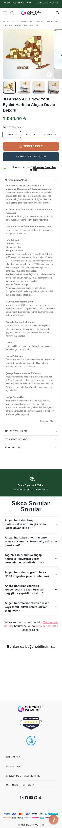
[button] (53, 819)
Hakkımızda (13, 757)
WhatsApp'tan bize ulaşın (43, 168)
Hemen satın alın (31, 156)
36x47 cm (11, 134)
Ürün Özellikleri (16, 431)
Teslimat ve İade (16, 439)
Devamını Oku (47, 421)
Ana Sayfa (8, 22)
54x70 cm (30, 134)
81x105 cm (50, 134)
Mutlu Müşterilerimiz (20, 785)
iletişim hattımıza (47, 626)
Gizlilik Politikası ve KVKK (23, 776)
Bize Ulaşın (13, 766)
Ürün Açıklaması (16, 180)
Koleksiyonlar (25, 22)
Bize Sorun (12, 447)
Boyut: (12, 127)
